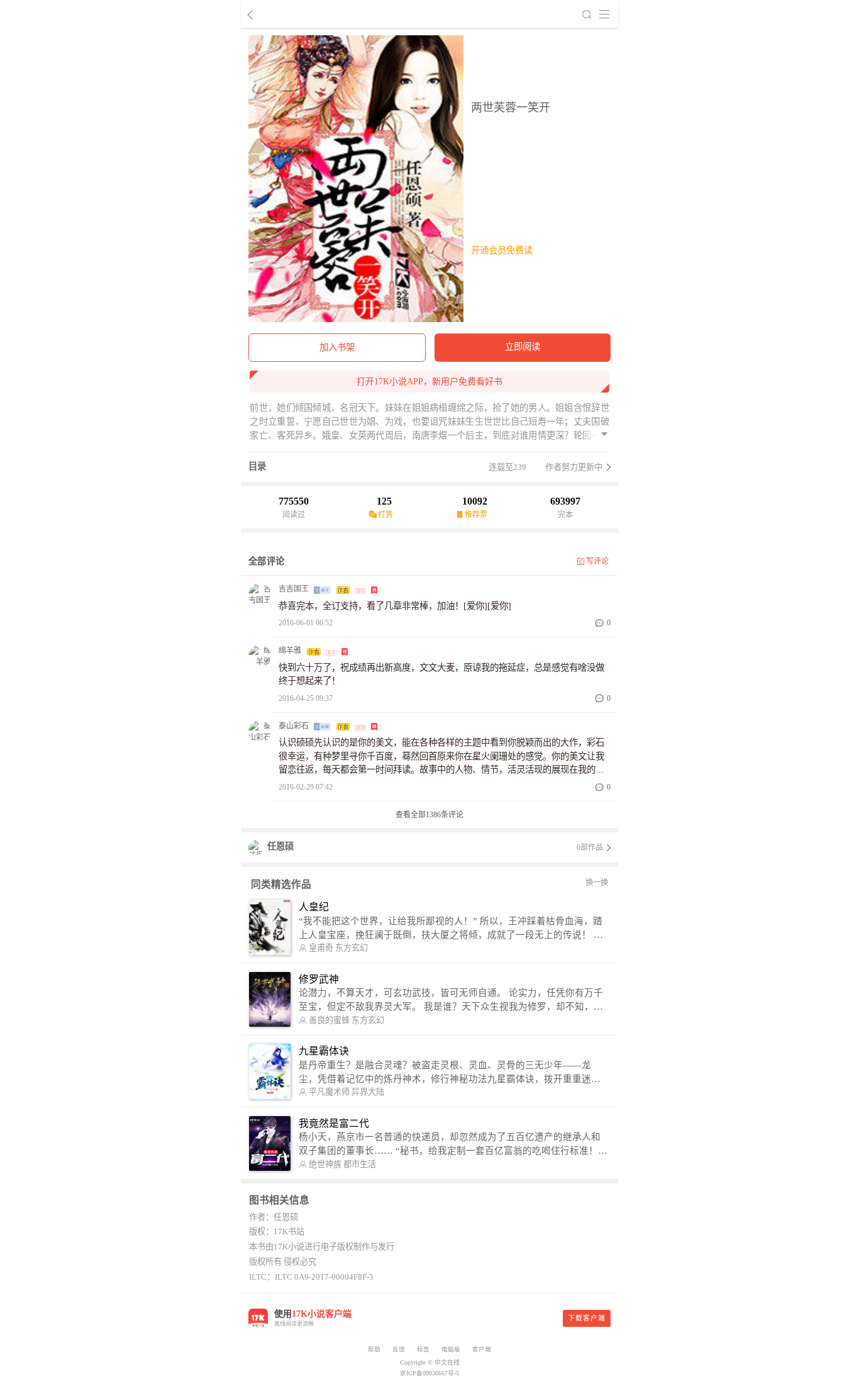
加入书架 (337, 347)
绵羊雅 (290, 650)
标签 (423, 1349)
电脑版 (450, 1349)
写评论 (597, 561)
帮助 (374, 1349)
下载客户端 (587, 1318)
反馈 (398, 1349)
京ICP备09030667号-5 (429, 1373)
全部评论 (266, 561)
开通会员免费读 (502, 250)
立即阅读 (522, 347)
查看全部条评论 (429, 814)
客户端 (481, 1349)
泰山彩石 (294, 726)
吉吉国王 (294, 588)
